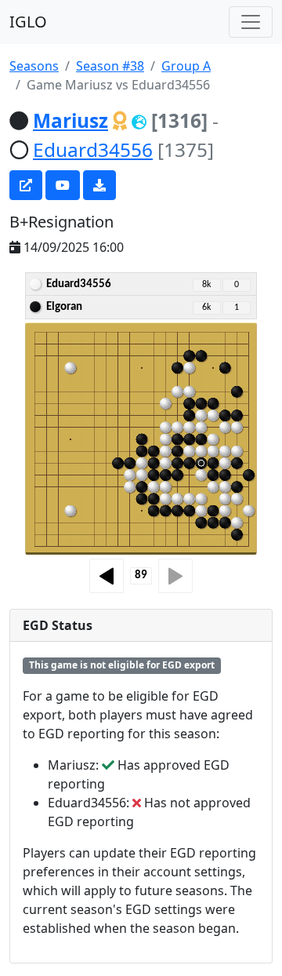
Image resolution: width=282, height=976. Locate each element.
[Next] (175, 576)
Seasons (34, 66)
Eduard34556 (93, 149)
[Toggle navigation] (251, 22)
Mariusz (70, 120)
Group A (186, 66)
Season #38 (110, 66)
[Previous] (106, 576)
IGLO (28, 21)
